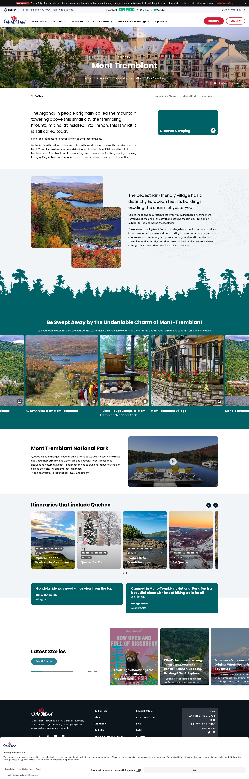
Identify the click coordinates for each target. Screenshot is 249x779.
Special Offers (144, 711)
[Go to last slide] (5, 378)
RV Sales (104, 21)
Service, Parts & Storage (131, 21)
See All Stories (44, 661)
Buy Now (235, 20)
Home (88, 78)
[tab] (123, 573)
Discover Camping (175, 131)
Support (159, 21)
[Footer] (208, 732)
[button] (19, 401)
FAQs (139, 730)
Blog (138, 723)
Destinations (122, 78)
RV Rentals (37, 21)
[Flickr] (63, 736)
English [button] (12, 9)
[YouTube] (55, 736)
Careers (140, 736)
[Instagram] (47, 736)
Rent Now (213, 20)
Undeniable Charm (166, 96)
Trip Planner (103, 78)
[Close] (46, 21)
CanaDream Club (80, 21)
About (98, 717)
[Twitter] (39, 736)
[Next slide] (243, 378)
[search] (244, 10)
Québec (138, 78)
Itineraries (206, 96)
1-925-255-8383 (204, 724)
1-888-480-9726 (204, 716)
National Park (188, 96)
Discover (57, 21)
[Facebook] (32, 736)
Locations (100, 723)
